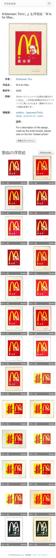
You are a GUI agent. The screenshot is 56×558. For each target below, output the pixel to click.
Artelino (24, 183)
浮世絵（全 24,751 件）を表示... (30, 115)
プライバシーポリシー (40, 555)
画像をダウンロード (26, 140)
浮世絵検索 (10, 3)
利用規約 (28, 555)
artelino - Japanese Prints (29, 112)
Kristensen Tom (24, 79)
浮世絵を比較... (46, 152)
